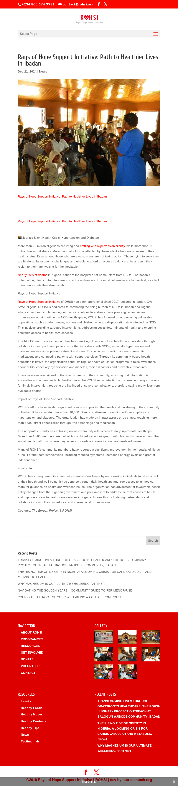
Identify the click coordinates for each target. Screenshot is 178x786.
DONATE (27, 659)
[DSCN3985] (103, 672)
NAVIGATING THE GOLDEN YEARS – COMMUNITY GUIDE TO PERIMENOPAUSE (75, 590)
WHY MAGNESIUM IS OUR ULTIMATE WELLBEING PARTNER (61, 583)
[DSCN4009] (151, 638)
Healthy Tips (30, 728)
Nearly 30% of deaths (32, 275)
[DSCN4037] (127, 638)
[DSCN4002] (127, 655)
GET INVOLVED (32, 652)
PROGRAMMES (32, 639)
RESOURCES (30, 645)
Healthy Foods (32, 708)
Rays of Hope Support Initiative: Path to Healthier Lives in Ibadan (62, 196)
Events (26, 701)
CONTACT (28, 672)
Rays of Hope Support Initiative (39, 301)
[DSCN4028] (127, 672)
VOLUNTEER (30, 666)
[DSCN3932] (103, 638)
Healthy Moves (32, 714)
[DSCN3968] (151, 655)
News (43, 71)
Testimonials (30, 741)
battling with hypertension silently (102, 246)
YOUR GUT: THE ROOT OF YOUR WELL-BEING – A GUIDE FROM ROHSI (69, 597)
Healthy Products (33, 721)
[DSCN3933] (103, 655)
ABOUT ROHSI (31, 632)
